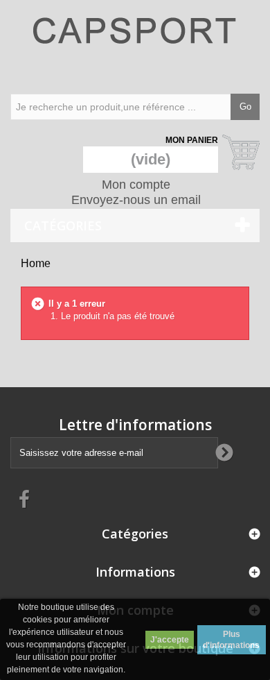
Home (36, 263)
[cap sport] (135, 45)
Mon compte (136, 185)
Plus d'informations (231, 639)
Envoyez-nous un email (136, 200)
